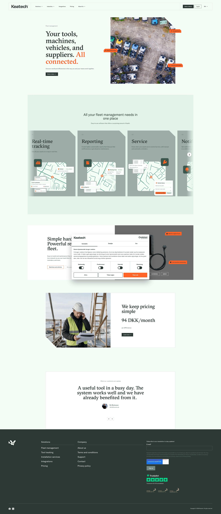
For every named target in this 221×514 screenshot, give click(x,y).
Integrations (46, 461)
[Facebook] (10, 509)
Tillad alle (135, 275)
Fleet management (50, 448)
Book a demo (51, 74)
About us (82, 448)
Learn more (126, 334)
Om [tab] (136, 243)
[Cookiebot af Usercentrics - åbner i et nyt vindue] (139, 237)
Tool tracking (47, 452)
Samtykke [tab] (85, 243)
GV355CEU (154, 274)
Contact (81, 461)
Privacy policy (84, 466)
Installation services (50, 457)
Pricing (44, 466)
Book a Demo (188, 6)
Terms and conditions (88, 452)
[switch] (100, 267)
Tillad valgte (110, 275)
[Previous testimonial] (109, 419)
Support (81, 457)
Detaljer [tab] (110, 243)
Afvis (85, 275)
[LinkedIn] (13, 509)
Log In (198, 6)
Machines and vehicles (55, 267)
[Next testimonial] (112, 419)
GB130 (165, 274)
